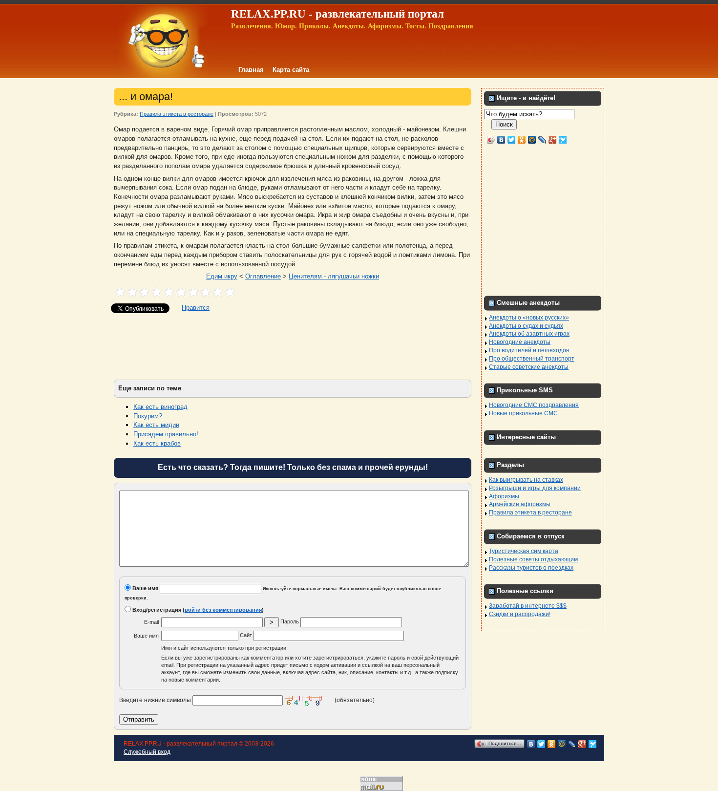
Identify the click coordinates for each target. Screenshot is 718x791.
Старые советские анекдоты (529, 366)
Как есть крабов (157, 443)
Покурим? (147, 416)
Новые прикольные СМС (523, 413)
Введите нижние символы (155, 699)
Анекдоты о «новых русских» (529, 317)
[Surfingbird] (563, 139)
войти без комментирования (223, 610)
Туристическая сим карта (523, 551)
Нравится (196, 307)
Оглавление (263, 276)
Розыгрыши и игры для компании (535, 488)
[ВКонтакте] (501, 139)
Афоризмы (504, 496)
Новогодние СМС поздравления (534, 405)
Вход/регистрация (156, 610)
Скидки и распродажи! (519, 614)
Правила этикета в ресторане (176, 114)
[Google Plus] (553, 139)
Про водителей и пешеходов (529, 350)
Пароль (290, 621)
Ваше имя (144, 588)
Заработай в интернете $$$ (528, 605)
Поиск (504, 124)
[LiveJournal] (542, 139)
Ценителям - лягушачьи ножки (334, 276)
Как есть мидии (156, 424)
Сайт (246, 635)
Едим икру (221, 276)
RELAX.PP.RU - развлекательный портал (337, 14)
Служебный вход (147, 751)
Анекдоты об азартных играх (529, 333)
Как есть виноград (160, 406)
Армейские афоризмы (519, 504)
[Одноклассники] (522, 139)
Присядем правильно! (165, 434)
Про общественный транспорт (531, 358)
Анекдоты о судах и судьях (526, 325)
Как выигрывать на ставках (526, 479)
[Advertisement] (292, 345)
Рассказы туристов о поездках (531, 567)
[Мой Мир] (532, 139)
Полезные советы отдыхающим (533, 559)
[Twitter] (512, 139)
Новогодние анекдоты (519, 342)
